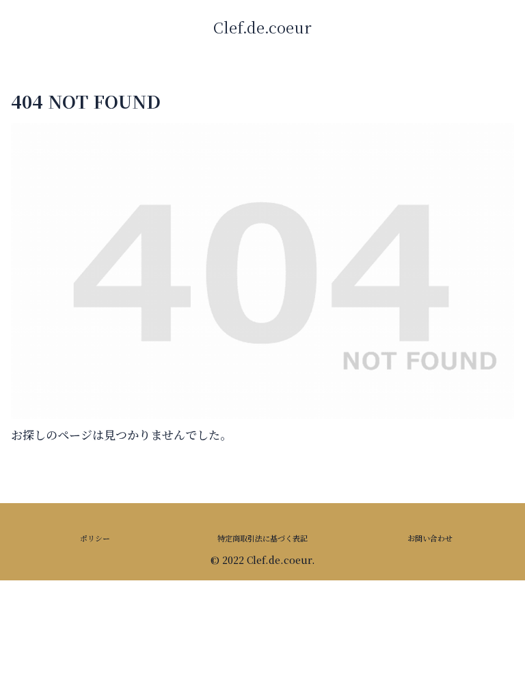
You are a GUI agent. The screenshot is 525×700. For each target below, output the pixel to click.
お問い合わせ (430, 538)
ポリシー (95, 538)
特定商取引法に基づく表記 (262, 538)
